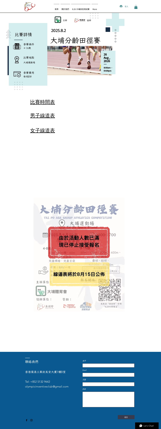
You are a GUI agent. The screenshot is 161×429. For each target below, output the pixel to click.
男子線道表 (42, 115)
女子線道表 (42, 130)
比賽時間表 (42, 101)
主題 (84, 379)
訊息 (84, 389)
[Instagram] (31, 420)
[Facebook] (26, 420)
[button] (136, 7)
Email (85, 370)
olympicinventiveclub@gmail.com (46, 386)
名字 (84, 361)
